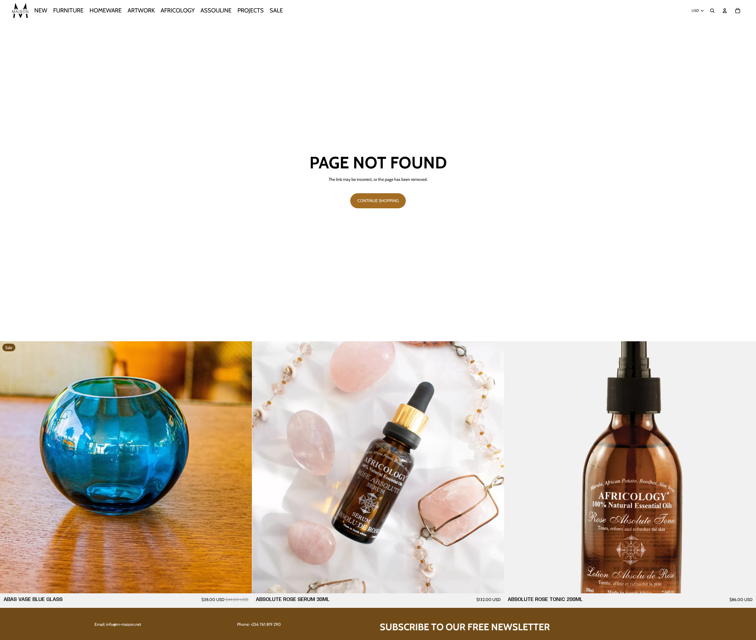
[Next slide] (747, 467)
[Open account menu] (724, 10)
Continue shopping (378, 200)
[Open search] (712, 10)
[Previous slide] (513, 467)
